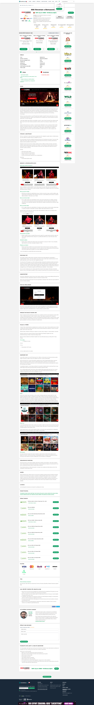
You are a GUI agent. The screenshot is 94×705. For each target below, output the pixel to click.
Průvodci (38, 1)
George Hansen (30, 612)
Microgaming (44, 494)
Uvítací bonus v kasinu (26, 43)
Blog (53, 1)
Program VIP (22, 61)
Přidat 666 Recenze (24, 641)
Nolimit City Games (51, 493)
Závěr (41, 60)
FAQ (41, 67)
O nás (51, 683)
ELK (30, 494)
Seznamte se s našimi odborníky (66, 689)
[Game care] (29, 699)
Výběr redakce (40, 683)
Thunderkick (22, 493)
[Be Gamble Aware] (21, 699)
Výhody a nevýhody (24, 58)
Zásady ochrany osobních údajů (55, 686)
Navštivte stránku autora (40, 621)
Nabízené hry (42, 57)
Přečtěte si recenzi (68, 48)
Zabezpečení (22, 63)
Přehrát (56, 668)
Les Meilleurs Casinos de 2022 (42, 686)
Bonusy (34, 1)
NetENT (40, 494)
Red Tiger (32, 493)
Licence (41, 61)
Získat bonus (71, 12)
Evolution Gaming (50, 494)
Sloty (56, 1)
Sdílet (54, 606)
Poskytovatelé (44, 1)
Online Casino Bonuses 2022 (42, 689)
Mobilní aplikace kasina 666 (25, 66)
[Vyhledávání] (73, 1)
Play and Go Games (43, 493)
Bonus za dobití (53, 43)
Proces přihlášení (23, 64)
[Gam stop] (25, 699)
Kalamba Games (26, 494)
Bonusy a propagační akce (25, 60)
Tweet (58, 606)
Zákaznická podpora (43, 58)
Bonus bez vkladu (39, 42)
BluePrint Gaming (35, 494)
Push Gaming (37, 493)
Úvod (21, 57)
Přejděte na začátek (47, 676)
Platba (41, 66)
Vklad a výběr (22, 67)
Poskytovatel (42, 63)
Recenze (29, 5)
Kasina (30, 1)
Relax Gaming (27, 493)
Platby (49, 1)
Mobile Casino (65, 687)
